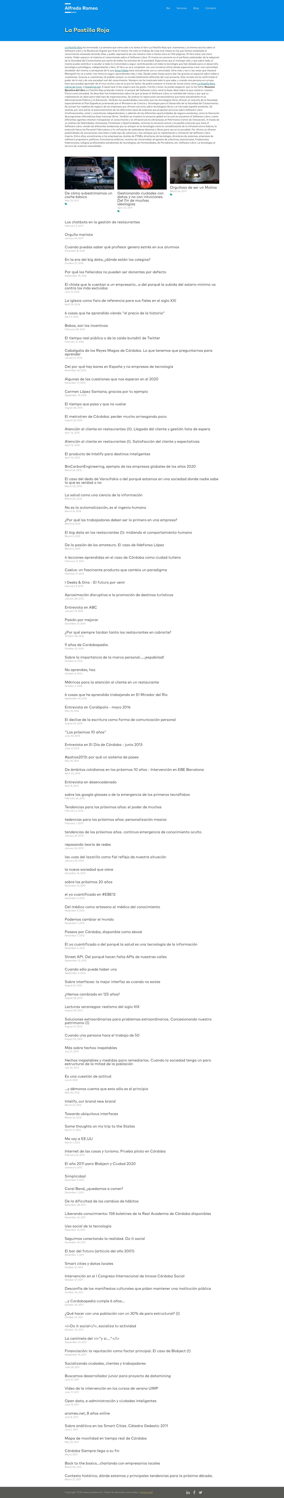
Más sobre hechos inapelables (91, 1048)
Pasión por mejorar (81, 620)
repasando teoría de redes (88, 845)
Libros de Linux (73, 87)
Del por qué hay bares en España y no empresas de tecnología (119, 367)
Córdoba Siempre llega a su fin (92, 1451)
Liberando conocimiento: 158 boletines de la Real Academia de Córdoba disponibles (138, 1214)
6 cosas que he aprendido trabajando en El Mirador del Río (116, 695)
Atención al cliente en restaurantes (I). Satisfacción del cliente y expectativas (132, 442)
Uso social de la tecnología (88, 1226)
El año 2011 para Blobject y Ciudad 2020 (100, 1164)
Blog (196, 8)
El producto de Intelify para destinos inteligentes (107, 454)
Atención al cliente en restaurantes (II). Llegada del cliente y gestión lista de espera (137, 429)
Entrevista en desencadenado (91, 782)
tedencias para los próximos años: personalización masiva (115, 820)
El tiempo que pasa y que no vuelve (95, 404)
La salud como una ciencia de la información (103, 495)
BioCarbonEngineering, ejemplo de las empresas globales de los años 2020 (130, 467)
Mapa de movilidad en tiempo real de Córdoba (106, 1438)
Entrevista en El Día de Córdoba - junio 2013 (103, 745)
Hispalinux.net (93, 87)
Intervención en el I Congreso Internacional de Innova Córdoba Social (125, 1276)
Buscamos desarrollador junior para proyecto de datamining (118, 1376)
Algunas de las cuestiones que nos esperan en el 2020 (111, 379)
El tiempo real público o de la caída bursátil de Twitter (112, 338)
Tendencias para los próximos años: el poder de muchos (113, 807)
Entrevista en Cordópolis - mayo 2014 (98, 707)
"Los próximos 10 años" (85, 732)
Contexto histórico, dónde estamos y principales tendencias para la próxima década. (139, 1476)
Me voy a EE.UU (79, 1139)
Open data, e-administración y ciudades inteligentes (110, 1401)
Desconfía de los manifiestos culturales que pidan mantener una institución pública (138, 1289)
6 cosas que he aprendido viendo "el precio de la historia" (115, 313)
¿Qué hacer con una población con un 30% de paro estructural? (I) (122, 1314)
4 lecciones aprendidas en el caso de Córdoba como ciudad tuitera (123, 557)
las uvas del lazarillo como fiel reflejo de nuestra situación (115, 857)
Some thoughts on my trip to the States (100, 1126)
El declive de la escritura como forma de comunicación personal (120, 720)
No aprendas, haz (80, 670)
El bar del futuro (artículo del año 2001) (99, 1251)
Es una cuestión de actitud (88, 1076)
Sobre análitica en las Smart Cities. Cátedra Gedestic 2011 (116, 1426)
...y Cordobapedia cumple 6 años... (95, 1301)
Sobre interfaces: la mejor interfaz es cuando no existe (112, 982)
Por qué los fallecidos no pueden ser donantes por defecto (115, 272)
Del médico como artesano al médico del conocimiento (112, 907)
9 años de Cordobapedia (86, 645)
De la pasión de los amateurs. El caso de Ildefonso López (114, 545)
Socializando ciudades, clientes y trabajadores (105, 1363)
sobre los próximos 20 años (88, 882)
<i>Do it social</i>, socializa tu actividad (100, 1326)
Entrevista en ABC (81, 607)
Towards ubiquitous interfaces (91, 1114)
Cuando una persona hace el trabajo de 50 (102, 1035)
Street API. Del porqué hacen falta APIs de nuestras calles (116, 957)
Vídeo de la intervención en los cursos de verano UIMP (111, 1388)
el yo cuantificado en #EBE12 (90, 894)
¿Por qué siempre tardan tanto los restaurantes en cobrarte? (118, 632)
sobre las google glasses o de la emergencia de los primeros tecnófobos (127, 795)
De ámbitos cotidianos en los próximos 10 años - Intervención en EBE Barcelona (134, 770)
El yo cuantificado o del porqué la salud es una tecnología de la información (131, 944)
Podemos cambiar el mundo (89, 919)
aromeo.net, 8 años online (87, 1413)
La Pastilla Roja (73, 47)
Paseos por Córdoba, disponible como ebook (103, 932)
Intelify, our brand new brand (90, 1101)
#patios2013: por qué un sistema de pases (102, 757)
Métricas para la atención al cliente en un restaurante (112, 682)
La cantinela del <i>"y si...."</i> (92, 1339)
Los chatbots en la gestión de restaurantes (102, 222)
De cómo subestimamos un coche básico (88, 195)
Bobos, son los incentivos (86, 326)
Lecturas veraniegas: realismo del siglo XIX (102, 1007)
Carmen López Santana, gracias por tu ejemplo (106, 392)
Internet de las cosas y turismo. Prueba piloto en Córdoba (115, 1151)
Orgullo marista (79, 235)
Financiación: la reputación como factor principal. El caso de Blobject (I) (128, 1351)
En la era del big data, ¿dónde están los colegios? (107, 260)
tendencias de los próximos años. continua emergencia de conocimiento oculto (133, 832)
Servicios (182, 8)
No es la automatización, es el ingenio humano (105, 508)
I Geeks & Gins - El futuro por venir (95, 582)
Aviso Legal (146, 1492)
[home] (81, 8)
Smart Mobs (122, 70)
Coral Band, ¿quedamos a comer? (94, 1189)
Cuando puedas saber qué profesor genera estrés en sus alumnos (122, 247)
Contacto (210, 8)
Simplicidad (75, 1176)
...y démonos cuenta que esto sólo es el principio (106, 1089)
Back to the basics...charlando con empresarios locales (112, 1463)
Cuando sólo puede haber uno (91, 969)
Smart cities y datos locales (89, 1264)
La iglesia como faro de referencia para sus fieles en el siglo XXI (120, 301)
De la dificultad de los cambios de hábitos (102, 1201)
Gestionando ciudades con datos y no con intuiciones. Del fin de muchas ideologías (140, 199)
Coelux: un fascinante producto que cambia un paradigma (116, 570)
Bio (168, 8)
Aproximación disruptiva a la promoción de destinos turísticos (119, 595)
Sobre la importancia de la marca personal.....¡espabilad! (114, 657)
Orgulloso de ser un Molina (193, 188)
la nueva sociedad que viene (89, 870)
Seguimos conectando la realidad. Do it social (105, 1239)
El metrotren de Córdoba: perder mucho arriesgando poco (115, 417)
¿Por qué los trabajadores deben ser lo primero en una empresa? (121, 520)
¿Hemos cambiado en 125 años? (92, 994)
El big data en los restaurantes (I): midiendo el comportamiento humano (128, 533)
